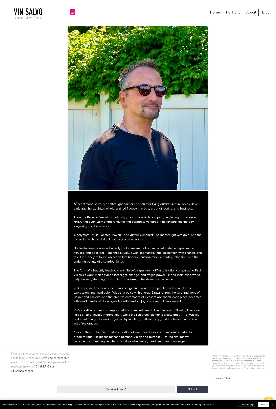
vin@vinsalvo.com (22, 371)
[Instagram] (72, 12)
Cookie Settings (247, 404)
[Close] (272, 404)
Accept (263, 404)
